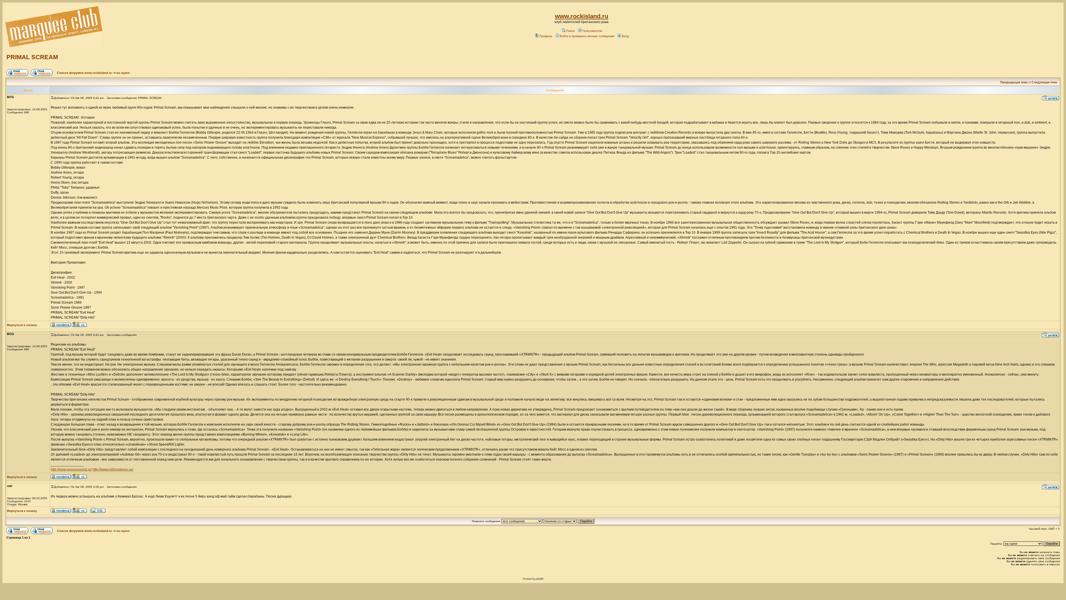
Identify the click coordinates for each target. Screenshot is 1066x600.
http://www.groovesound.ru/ (71, 469)
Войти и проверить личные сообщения (587, 36)
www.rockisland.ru (581, 16)
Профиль (545, 36)
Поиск (570, 30)
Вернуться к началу (22, 325)
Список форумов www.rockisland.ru (84, 72)
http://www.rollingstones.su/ (112, 469)
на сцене (123, 72)
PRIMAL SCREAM (32, 57)
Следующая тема (1044, 82)
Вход (625, 36)
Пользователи (592, 30)
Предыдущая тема (1014, 82)
